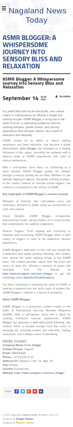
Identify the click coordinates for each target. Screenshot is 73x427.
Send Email (19, 353)
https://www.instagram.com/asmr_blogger (28, 273)
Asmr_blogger (32, 345)
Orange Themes (24, 419)
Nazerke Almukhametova (39, 277)
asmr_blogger (28, 148)
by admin (65, 96)
